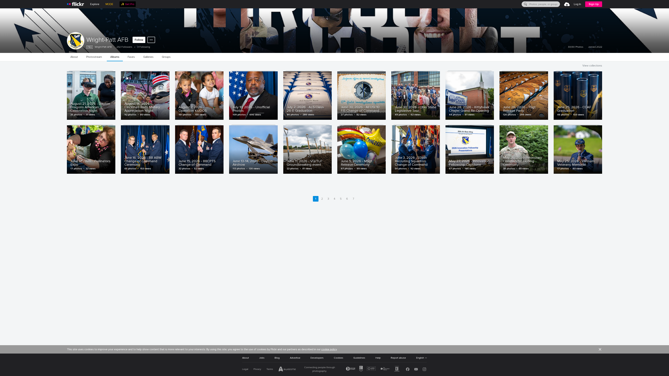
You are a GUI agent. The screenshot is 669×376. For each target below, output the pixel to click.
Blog (277, 357)
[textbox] (544, 4)
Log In (577, 4)
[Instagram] (424, 369)
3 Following (143, 46)
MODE (109, 4)
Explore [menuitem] (94, 4)
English (420, 358)
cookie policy (329, 349)
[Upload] (567, 4)
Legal (245, 369)
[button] (600, 349)
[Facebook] (408, 369)
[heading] (75, 4)
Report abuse (398, 357)
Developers (317, 357)
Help (378, 357)
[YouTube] (416, 369)
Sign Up (594, 4)
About (245, 357)
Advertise (295, 357)
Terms (269, 369)
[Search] (525, 4)
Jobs (261, 357)
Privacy (257, 369)
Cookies (338, 357)
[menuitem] (127, 4)
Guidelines (359, 357)
